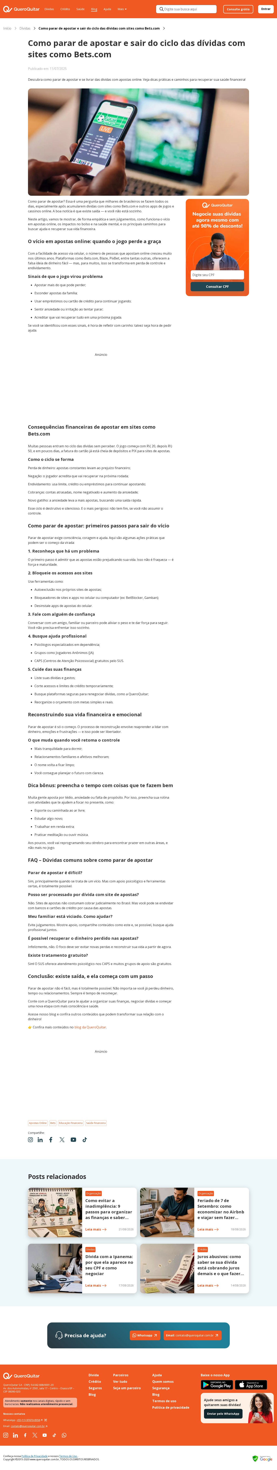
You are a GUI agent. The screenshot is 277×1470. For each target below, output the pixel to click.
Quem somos (163, 1381)
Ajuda (107, 9)
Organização (93, 1193)
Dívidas (49, 9)
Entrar (266, 9)
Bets (52, 1123)
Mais (121, 9)
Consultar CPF (217, 286)
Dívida (94, 1375)
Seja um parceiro (127, 1388)
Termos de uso (164, 1401)
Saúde (80, 9)
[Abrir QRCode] (45, 1420)
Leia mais (93, 1229)
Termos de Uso (68, 1456)
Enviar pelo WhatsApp (223, 1414)
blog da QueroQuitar (90, 1027)
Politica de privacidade (170, 1407)
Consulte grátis (238, 9)
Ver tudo (120, 1381)
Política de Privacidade (34, 1456)
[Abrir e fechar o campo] (161, 9)
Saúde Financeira (96, 1123)
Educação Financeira (71, 1123)
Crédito (65, 9)
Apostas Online (38, 1123)
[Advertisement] (101, 388)
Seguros (95, 1388)
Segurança (161, 1388)
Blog (94, 9)
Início (7, 28)
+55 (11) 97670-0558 (28, 1420)
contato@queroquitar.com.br (190, 1335)
